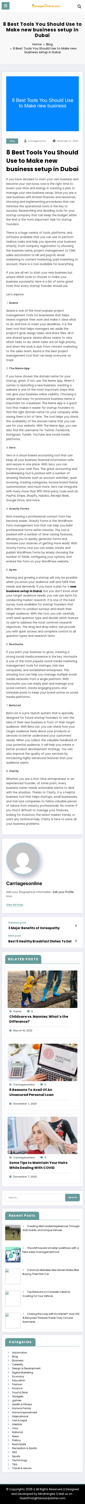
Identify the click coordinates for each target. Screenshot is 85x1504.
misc (15, 1428)
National (17, 1432)
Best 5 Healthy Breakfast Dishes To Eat (40, 941)
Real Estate (19, 1444)
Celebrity (17, 1364)
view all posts (14, 904)
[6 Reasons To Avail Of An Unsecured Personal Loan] (42, 1062)
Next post (14, 935)
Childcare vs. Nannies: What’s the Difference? (38, 1019)
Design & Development (26, 1368)
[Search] (79, 6)
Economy (18, 1376)
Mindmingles (46, 1494)
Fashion (17, 1384)
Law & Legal (19, 1420)
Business (18, 1360)
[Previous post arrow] (76, 925)
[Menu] (5, 6)
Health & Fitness (22, 1404)
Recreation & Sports (24, 1448)
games (16, 1400)
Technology (19, 1460)
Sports (16, 1456)
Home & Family (21, 1408)
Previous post (17, 922)
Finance (17, 1388)
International (20, 1416)
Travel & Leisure (21, 1468)
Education (18, 1380)
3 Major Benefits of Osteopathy (34, 928)
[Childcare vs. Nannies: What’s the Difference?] (42, 989)
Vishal (17, 1011)
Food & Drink (20, 1392)
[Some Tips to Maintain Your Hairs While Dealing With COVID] (42, 1135)
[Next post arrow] (76, 940)
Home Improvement (24, 1412)
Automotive (19, 1352)
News (15, 1436)
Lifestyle (17, 1424)
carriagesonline (37, 141)
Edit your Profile (63, 892)
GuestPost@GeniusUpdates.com (42, 1498)
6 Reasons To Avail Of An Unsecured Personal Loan (31, 1092)
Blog (12, 141)
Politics (16, 1440)
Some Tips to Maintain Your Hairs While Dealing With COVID (38, 1165)
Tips (14, 1464)
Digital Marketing (22, 1372)
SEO (14, 1452)
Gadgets (18, 1396)
